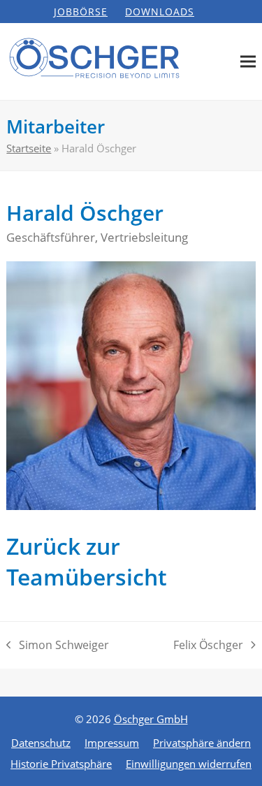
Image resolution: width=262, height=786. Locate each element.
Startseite (28, 148)
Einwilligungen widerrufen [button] (189, 764)
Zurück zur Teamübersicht (86, 561)
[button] (248, 62)
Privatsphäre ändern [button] (202, 743)
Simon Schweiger (57, 645)
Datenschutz (41, 743)
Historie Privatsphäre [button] (61, 764)
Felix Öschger (208, 645)
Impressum (112, 743)
